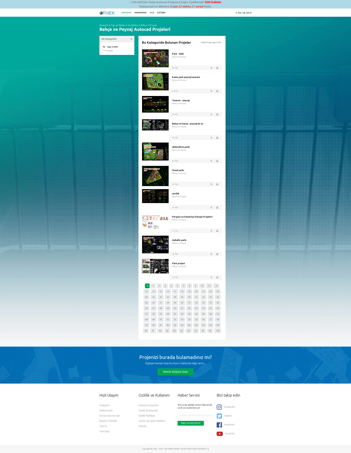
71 (168, 319)
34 (218, 297)
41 (189, 303)
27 (168, 297)
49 (168, 308)
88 (211, 325)
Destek (142, 426)
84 (182, 325)
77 (211, 319)
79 (146, 325)
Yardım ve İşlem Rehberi (151, 420)
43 (203, 303)
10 (202, 286)
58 (153, 314)
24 (146, 297)
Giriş (239, 13)
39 (175, 303)
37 (161, 303)
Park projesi (178, 263)
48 (161, 308)
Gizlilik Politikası (146, 415)
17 (175, 291)
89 (218, 325)
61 (175, 314)
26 (161, 297)
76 (203, 319)
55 (211, 308)
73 (182, 319)
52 (189, 308)
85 (189, 325)
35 (146, 303)
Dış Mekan (133, 25)
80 (153, 325)
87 (203, 325)
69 (153, 319)
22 (211, 291)
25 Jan (175, 231)
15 (161, 291)
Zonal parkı (178, 170)
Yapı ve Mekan (118, 25)
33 (211, 297)
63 (189, 314)
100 (217, 331)
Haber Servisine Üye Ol (190, 423)
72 (175, 319)
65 (203, 314)
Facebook (229, 424)
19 (189, 291)
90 (146, 331)
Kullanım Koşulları (148, 405)
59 (161, 314)
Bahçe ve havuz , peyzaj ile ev (187, 123)
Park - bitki (178, 53)
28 (175, 297)
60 (168, 314)
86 (196, 325)
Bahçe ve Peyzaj (149, 25)
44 (211, 303)
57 (146, 314)
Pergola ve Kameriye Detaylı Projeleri (192, 216)
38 (168, 303)
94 (174, 331)
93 (167, 331)
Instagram (229, 406)
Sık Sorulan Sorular (109, 415)
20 (196, 291)
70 (161, 319)
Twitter (228, 415)
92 (160, 331)
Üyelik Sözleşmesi (148, 410)
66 (211, 314)
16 (168, 291)
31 (196, 297)
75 (196, 319)
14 (153, 291)
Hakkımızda (141, 13)
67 (218, 314)
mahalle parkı (179, 240)
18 (182, 291)
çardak (175, 193)
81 (161, 325)
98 (203, 331)
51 (182, 308)
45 (218, 303)
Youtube (229, 433)
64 (196, 314)
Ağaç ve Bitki (112, 47)
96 (189, 331)
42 (196, 303)
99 (210, 331)
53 (196, 308)
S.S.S (152, 13)
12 (216, 286)
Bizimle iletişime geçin (175, 371)
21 (203, 291)
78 (218, 319)
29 (182, 297)
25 (153, 297)
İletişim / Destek (108, 420)
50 (175, 308)
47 (153, 308)
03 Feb (175, 68)
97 (196, 331)
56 (218, 308)
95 (181, 331)
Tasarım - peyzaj (180, 100)
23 (218, 291)
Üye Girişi (104, 431)
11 (209, 286)
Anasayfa (126, 13)
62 (182, 314)
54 (203, 308)
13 (146, 291)
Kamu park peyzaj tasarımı (186, 77)
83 (175, 325)
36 (153, 303)
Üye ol (249, 13)
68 (146, 319)
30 (189, 297)
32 (203, 297)
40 (182, 303)
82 (168, 325)
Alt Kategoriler (109, 39)
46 (146, 308)
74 (189, 319)
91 (153, 331)
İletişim (161, 13)
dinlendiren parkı (181, 147)
